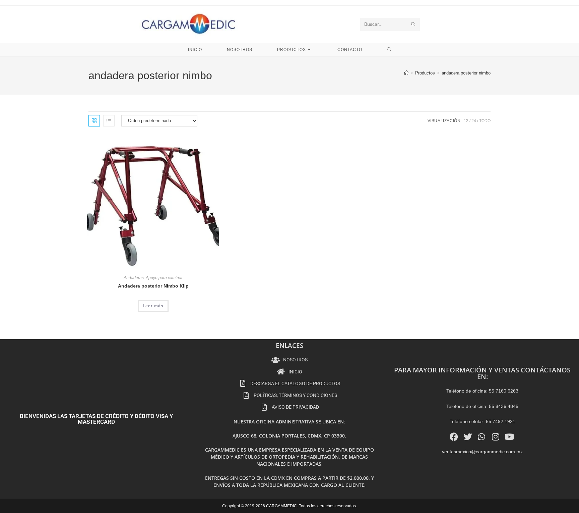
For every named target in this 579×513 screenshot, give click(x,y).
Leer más (153, 306)
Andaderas (134, 277)
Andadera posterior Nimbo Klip (153, 286)
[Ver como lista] (109, 120)
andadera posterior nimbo (466, 72)
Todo (485, 120)
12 (466, 120)
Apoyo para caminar (164, 277)
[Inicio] (406, 72)
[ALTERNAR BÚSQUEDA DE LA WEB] (389, 49)
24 (473, 120)
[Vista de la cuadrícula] (94, 120)
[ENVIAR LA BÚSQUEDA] (413, 24)
